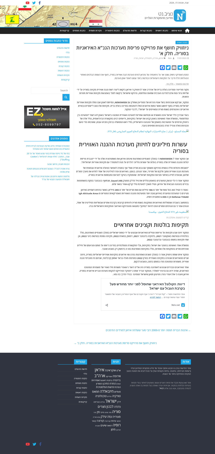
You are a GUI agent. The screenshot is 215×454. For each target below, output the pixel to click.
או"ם (118, 370)
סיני (94, 412)
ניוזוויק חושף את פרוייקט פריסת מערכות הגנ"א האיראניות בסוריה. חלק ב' (115, 343)
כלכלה (117, 406)
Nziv (170, 58)
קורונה (100, 420)
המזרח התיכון (109, 383)
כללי (67, 52)
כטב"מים (97, 402)
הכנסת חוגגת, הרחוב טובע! (58, 164)
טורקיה (116, 396)
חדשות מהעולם (130, 30)
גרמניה (109, 380)
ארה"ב (155, 58)
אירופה (116, 376)
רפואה (109, 425)
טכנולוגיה (101, 396)
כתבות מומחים (79, 30)
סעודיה (116, 417)
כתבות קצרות (146, 30)
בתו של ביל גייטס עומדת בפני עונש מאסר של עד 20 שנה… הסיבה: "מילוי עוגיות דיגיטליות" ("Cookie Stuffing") (48, 156)
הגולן (119, 383)
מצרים (102, 406)
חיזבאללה (148, 58)
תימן (113, 429)
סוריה (136, 58)
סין (98, 412)
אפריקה (109, 376)
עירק (104, 416)
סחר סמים (108, 412)
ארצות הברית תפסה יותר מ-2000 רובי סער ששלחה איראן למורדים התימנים (148, 330)
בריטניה (117, 380)
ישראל (141, 58)
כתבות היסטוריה (112, 30)
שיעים (103, 425)
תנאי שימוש (177, 30)
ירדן (119, 401)
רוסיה (117, 424)
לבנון (109, 406)
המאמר (179, 83)
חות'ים (117, 391)
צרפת (113, 420)
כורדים (102, 402)
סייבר (102, 412)
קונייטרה (107, 421)
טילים (109, 396)
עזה (109, 416)
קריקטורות (64, 30)
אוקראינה (110, 370)
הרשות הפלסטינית (105, 387)
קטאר (94, 421)
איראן (161, 58)
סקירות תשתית (95, 30)
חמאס (95, 392)
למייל (161, 388)
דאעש (103, 380)
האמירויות (96, 380)
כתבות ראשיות (161, 30)
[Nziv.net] (187, 31)
